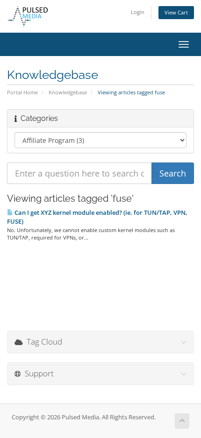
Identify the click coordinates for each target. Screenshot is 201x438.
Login (137, 11)
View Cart (176, 12)
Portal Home (22, 92)
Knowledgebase (68, 92)
